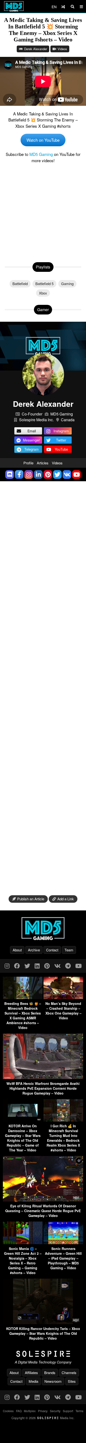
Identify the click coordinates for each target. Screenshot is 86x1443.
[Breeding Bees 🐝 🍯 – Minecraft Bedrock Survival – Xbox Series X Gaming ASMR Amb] (23, 997)
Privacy (43, 1411)
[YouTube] (78, 965)
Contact (52, 949)
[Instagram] (7, 965)
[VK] (57, 965)
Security (55, 1411)
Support (68, 1411)
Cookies (8, 1411)
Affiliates (31, 1372)
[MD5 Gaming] (43, 928)
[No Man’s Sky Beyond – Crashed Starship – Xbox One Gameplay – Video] (63, 997)
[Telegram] (68, 965)
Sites (72, 1381)
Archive (34, 949)
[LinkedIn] (37, 965)
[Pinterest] (47, 965)
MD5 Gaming (41, 154)
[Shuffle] (63, 6)
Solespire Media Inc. (36, 419)
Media (33, 1381)
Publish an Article (30, 898)
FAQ (19, 1411)
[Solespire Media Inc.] (43, 1354)
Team (68, 949)
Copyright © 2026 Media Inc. (43, 1418)
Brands (49, 1372)
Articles (42, 462)
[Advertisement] (43, 211)
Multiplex (30, 1411)
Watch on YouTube (43, 140)
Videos (62, 49)
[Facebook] (17, 965)
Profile (28, 462)
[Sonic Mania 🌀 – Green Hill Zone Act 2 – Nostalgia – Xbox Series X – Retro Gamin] (23, 1242)
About (17, 949)
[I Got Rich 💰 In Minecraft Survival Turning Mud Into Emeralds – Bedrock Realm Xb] (63, 1119)
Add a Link (65, 898)
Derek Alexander (35, 49)
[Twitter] (27, 965)
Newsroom (53, 1381)
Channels (69, 1372)
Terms (79, 1411)
